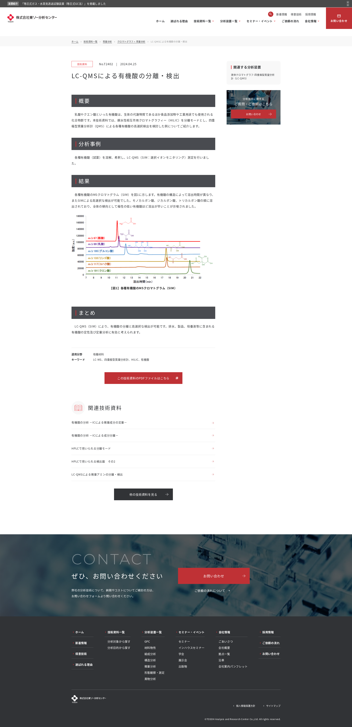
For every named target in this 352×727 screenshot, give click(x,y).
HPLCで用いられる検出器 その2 (93, 461)
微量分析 (150, 666)
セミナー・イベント (260, 21)
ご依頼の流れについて (210, 590)
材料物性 (150, 647)
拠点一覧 (224, 654)
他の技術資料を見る (143, 494)
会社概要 (224, 647)
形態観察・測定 (154, 672)
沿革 (221, 660)
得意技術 (296, 14)
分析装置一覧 (229, 21)
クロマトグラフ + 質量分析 (131, 41)
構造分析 (150, 660)
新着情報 (281, 14)
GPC (147, 641)
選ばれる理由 (179, 21)
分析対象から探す (119, 641)
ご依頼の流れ (290, 21)
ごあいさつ (226, 641)
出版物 (183, 666)
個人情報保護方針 (245, 705)
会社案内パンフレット (233, 666)
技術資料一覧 (202, 21)
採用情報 (310, 14)
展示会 (183, 660)
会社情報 (310, 21)
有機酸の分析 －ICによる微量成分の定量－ (99, 422)
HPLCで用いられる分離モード (91, 448)
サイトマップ (273, 705)
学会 (181, 654)
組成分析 (150, 654)
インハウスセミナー (192, 647)
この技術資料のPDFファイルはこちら (143, 378)
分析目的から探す (119, 647)
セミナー (184, 641)
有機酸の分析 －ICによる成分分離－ (95, 435)
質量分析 (107, 41)
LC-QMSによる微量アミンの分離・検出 (97, 474)
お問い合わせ (339, 18)
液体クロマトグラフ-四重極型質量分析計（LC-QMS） (253, 76)
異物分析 (150, 678)
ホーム (160, 21)
